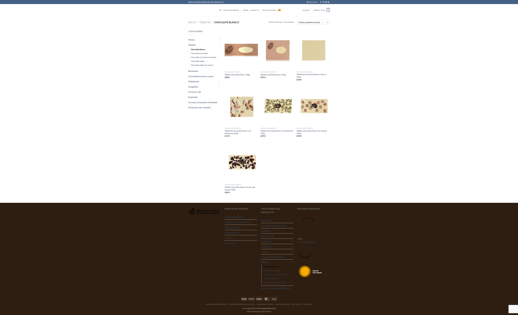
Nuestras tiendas (232, 227)
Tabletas (205, 22)
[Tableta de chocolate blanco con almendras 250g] (241, 106)
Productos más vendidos (199, 107)
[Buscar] (220, 10)
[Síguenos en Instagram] (323, 2)
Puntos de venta (269, 10)
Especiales (193, 97)
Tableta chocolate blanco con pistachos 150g (276, 132)
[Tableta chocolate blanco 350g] (277, 50)
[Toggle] (219, 39)
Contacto (254, 10)
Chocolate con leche (199, 53)
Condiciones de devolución (237, 222)
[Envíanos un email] (328, 2)
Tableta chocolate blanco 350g (273, 74)
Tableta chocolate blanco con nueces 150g (312, 132)
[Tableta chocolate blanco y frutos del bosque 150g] (241, 162)
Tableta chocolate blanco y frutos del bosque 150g (240, 188)
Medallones (193, 81)
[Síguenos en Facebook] (321, 2)
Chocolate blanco (198, 49)
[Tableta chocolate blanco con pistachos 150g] (277, 106)
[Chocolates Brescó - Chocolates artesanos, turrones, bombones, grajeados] (201, 10)
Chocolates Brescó (231, 10)
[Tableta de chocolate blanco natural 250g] (313, 50)
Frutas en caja (194, 91)
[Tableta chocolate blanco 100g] (241, 50)
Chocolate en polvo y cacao (200, 76)
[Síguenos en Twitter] (326, 2)
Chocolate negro (198, 61)
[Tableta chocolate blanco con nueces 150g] (313, 106)
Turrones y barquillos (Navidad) (202, 102)
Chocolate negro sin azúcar (202, 65)
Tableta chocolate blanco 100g (237, 74)
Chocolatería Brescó (234, 217)
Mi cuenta (229, 243)
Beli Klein (267, 311)
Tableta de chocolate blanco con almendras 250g (238, 132)
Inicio (192, 22)
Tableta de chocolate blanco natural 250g (311, 75)
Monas (191, 39)
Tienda (245, 10)
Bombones (193, 71)
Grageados (193, 86)
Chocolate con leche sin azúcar (204, 57)
